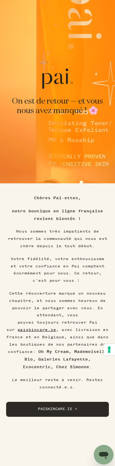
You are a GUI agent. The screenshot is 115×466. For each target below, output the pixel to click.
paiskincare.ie (36, 330)
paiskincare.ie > (57, 409)
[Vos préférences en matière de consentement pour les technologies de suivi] (109, 349)
